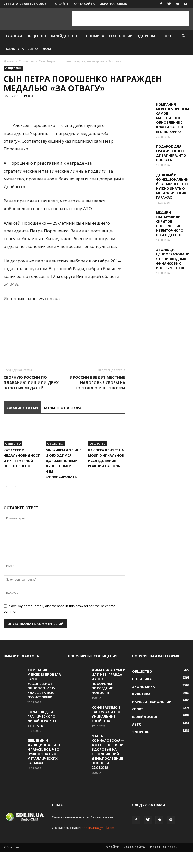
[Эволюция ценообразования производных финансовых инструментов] (142, 254)
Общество (36, 36)
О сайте (62, 4)
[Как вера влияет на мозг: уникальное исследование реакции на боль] (106, 433)
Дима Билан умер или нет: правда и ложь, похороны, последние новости (108, 681)
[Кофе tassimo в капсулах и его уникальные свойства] (78, 712)
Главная (14, 36)
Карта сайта (84, 4)
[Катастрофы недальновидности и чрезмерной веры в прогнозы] (22, 433)
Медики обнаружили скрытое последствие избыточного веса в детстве (169, 223)
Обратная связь (113, 4)
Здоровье (146, 36)
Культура (15, 48)
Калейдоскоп (64, 36)
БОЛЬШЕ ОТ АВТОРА (63, 407)
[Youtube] (185, 4)
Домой (9, 61)
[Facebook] (161, 4)
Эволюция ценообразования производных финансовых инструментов (172, 258)
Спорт (166, 36)
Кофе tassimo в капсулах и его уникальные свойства (106, 714)
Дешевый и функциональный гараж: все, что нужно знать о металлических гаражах (172, 186)
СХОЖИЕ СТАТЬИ (22, 407)
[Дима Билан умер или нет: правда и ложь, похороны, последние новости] (78, 675)
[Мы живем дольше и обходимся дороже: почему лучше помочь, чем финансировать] (64, 433)
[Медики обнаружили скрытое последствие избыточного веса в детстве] (142, 217)
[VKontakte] (177, 4)
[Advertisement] (130, 18)
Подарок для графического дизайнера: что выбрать (171, 153)
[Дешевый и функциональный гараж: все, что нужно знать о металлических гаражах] (142, 180)
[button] (183, 36)
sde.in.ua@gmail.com (98, 827)
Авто (33, 48)
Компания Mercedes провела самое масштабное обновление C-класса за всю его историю (172, 118)
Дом (46, 48)
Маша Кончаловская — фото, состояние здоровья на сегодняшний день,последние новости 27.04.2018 (108, 752)
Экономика (92, 36)
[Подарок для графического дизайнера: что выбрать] (142, 151)
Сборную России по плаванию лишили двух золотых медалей (31, 382)
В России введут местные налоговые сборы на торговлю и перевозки (97, 382)
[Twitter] (169, 4)
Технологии (120, 36)
